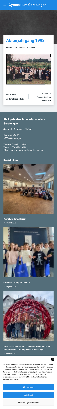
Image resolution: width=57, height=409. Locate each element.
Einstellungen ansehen (28, 402)
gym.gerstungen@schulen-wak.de (27, 150)
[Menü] (4, 5)
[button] (52, 359)
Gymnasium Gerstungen (27, 5)
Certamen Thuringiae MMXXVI (16, 283)
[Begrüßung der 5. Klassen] (28, 189)
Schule (32, 47)
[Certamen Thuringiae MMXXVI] (28, 252)
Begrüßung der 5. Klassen (14, 219)
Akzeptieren (28, 387)
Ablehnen (28, 395)
